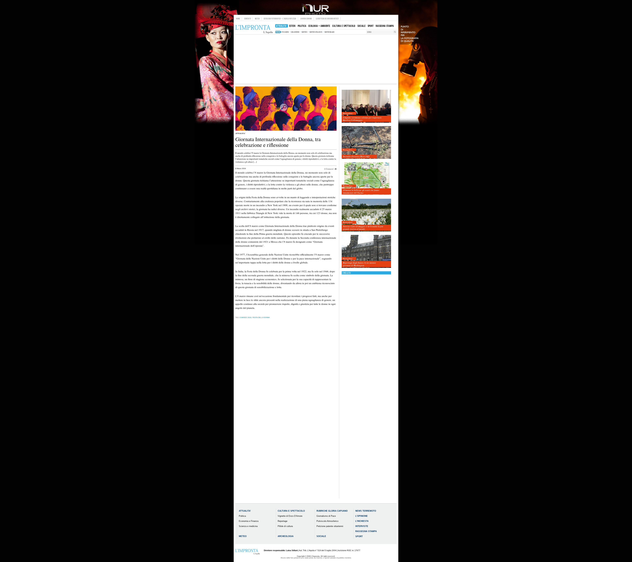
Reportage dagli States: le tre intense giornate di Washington (359, 264)
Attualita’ (245, 511)
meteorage (329, 32)
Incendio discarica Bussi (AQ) (356, 156)
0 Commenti (328, 169)
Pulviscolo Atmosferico (327, 521)
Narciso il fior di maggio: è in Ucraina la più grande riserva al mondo (363, 227)
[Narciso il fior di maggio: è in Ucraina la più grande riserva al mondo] (366, 215)
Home (238, 18)
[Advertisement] (316, 59)
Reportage (282, 521)
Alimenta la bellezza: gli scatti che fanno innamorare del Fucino (361, 191)
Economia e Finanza (248, 521)
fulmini (285, 32)
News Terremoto (365, 511)
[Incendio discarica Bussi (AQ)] (366, 142)
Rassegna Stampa (366, 531)
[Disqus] (286, 372)
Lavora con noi (306, 18)
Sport (359, 536)
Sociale (321, 536)
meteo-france (316, 32)
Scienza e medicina (248, 526)
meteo (304, 32)
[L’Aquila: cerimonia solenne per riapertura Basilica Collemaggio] (366, 106)
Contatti (247, 18)
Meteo (257, 18)
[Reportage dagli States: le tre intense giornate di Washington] (366, 251)
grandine (295, 32)
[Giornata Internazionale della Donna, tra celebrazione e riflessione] (286, 130)
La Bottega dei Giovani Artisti (327, 18)
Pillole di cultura (285, 526)
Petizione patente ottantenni (329, 526)
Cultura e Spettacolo (291, 511)
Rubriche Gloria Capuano (332, 511)
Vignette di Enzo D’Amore (290, 516)
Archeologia (285, 536)
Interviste (361, 526)
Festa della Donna (261, 317)
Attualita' (240, 133)
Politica (242, 516)
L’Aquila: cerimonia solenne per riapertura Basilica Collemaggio (362, 118)
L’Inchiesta (362, 521)
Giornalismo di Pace (326, 516)
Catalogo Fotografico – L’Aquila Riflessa (280, 18)
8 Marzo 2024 (245, 317)
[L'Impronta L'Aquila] (254, 29)
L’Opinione (361, 516)
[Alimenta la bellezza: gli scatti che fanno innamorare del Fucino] (366, 178)
